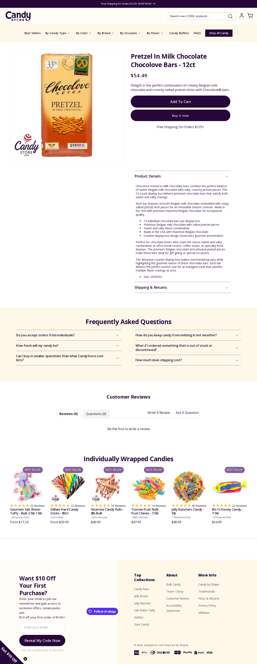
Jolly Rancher (142, 603)
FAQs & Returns (208, 598)
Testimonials (206, 591)
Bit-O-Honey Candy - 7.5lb (227, 513)
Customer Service (177, 598)
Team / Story (174, 591)
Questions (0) (96, 414)
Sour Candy (141, 624)
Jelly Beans (141, 596)
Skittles (138, 617)
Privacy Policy (207, 606)
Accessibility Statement (174, 608)
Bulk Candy (173, 584)
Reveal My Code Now (42, 640)
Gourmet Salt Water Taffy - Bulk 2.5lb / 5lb (26, 513)
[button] (183, 176)
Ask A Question (187, 412)
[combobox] (202, 16)
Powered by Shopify (176, 645)
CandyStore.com (154, 645)
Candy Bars (141, 589)
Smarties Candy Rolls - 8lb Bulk (107, 513)
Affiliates (204, 613)
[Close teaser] (25, 659)
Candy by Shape (208, 584)
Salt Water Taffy (144, 610)
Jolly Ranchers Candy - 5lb (188, 513)
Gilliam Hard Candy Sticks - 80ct (64, 513)
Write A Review (159, 412)
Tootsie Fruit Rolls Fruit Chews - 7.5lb (145, 513)
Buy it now (180, 115)
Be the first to (128, 429)
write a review (139, 429)
